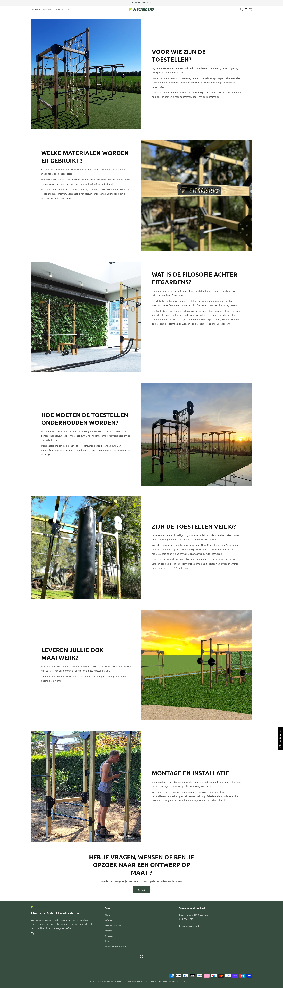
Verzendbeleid (187, 981)
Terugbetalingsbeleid (133, 981)
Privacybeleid (150, 981)
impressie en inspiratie (115, 946)
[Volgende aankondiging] (251, 3)
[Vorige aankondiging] (32, 3)
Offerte (108, 920)
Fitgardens (101, 981)
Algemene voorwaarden (168, 981)
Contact (141, 890)
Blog (107, 941)
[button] (70, 9)
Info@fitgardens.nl (189, 925)
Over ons (109, 930)
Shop (107, 915)
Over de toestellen (114, 925)
